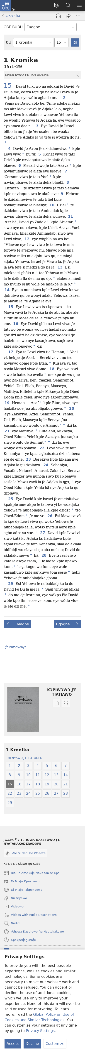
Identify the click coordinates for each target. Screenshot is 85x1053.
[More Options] (78, 15)
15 (9, 85)
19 (7, 403)
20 (72, 408)
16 (16, 324)
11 (71, 216)
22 (42, 448)
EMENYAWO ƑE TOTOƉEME (25, 758)
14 (7, 290)
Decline (32, 1043)
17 (11, 352)
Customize (55, 1043)
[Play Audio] (58, 15)
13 (60, 267)
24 (46, 465)
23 (29, 459)
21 (7, 431)
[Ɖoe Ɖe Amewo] (68, 15)
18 (52, 369)
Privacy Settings (40, 1031)
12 (27, 239)
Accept (13, 1043)
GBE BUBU (13, 27)
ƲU (8, 42)
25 (11, 499)
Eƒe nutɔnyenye (15, 647)
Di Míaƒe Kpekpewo (21, 882)
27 (43, 533)
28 (44, 555)
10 (52, 205)
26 (50, 516)
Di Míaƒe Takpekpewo (23, 890)
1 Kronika (13, 15)
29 (11, 584)
